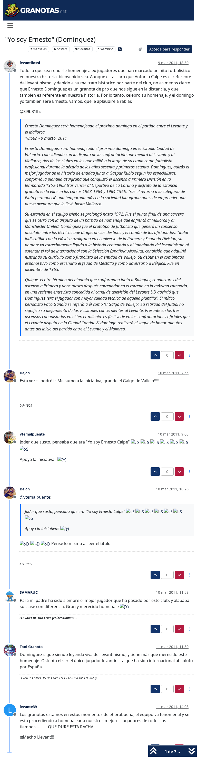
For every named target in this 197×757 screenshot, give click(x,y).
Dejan (25, 372)
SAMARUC (29, 592)
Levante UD (15, 49)
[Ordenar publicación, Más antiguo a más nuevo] (140, 49)
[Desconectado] (12, 66)
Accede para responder (169, 49)
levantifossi (30, 62)
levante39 (28, 706)
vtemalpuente (32, 434)
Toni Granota (31, 646)
